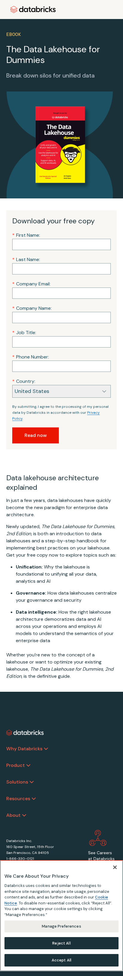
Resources (18, 798)
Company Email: (31, 284)
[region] (61, 915)
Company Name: (32, 308)
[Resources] (33, 798)
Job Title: (24, 332)
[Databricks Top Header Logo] (33, 9)
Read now (35, 435)
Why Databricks (24, 749)
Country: (23, 381)
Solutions (17, 782)
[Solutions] (31, 782)
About (13, 815)
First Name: (26, 235)
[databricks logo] (25, 733)
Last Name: (26, 259)
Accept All (61, 960)
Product (15, 765)
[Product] (28, 765)
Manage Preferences (61, 926)
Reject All (61, 943)
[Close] (115, 867)
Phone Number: (30, 357)
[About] (24, 815)
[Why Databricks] (46, 748)
